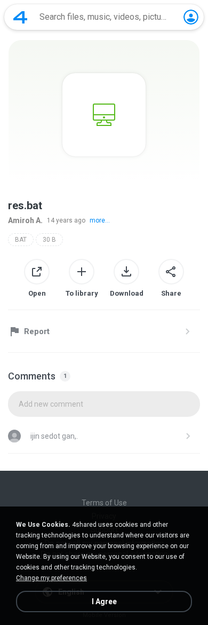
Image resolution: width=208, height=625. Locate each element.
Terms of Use (104, 503)
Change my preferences (51, 578)
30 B (49, 239)
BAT (21, 239)
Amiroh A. (25, 220)
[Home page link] (20, 17)
